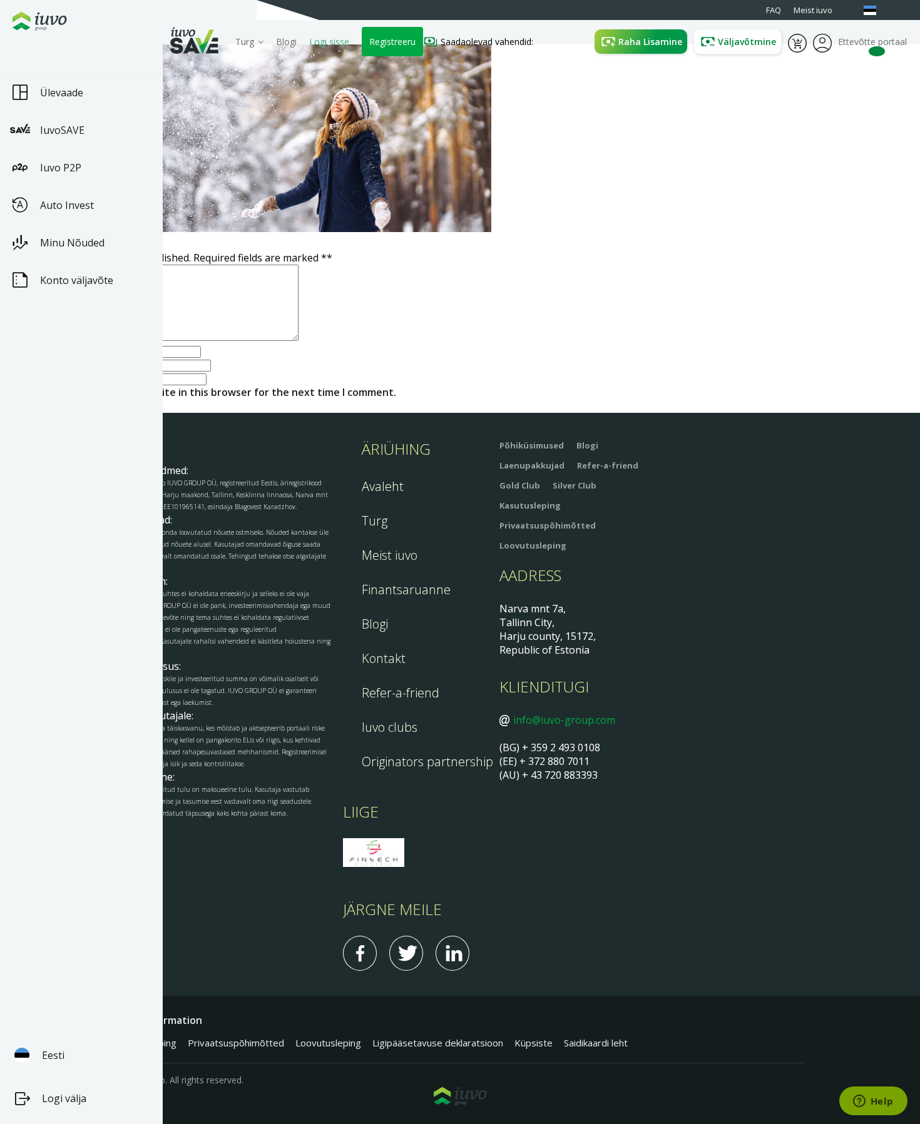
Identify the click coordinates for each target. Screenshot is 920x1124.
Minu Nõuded (72, 243)
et (876, 10)
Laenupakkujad (532, 465)
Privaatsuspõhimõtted (547, 525)
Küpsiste (533, 1042)
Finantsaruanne (406, 589)
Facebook (360, 953)
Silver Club (574, 485)
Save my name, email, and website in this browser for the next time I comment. (203, 392)
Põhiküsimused (531, 445)
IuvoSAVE (62, 130)
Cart (797, 42)
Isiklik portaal (822, 42)
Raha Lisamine (650, 42)
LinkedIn (452, 953)
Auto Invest (67, 205)
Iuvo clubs (389, 727)
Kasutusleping (530, 505)
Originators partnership (427, 761)
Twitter (406, 953)
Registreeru (392, 42)
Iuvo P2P (60, 168)
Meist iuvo (389, 555)
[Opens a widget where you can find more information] (873, 1102)
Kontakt (384, 658)
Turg (374, 520)
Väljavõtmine (747, 42)
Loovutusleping (532, 545)
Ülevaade (61, 92)
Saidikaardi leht (596, 1042)
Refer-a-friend (400, 692)
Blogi (286, 42)
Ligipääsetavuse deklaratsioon (437, 1042)
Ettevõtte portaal (872, 42)
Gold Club (519, 485)
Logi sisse (329, 42)
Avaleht (383, 486)
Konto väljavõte (76, 280)
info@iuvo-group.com (564, 720)
